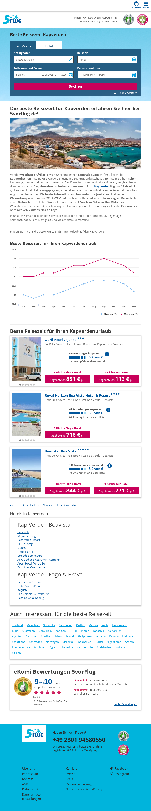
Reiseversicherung (79, 784)
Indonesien (84, 642)
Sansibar (31, 636)
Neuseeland (119, 625)
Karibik (80, 625)
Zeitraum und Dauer (28, 68)
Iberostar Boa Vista (61, 451)
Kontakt (27, 779)
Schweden (35, 642)
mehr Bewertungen (125, 704)
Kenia (104, 625)
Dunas (21, 547)
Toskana (120, 647)
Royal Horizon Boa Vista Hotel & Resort (77, 395)
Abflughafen (22, 53)
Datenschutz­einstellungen (31, 796)
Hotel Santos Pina (28, 586)
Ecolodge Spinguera (29, 555)
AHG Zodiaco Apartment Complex (38, 559)
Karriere (71, 768)
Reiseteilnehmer (88, 68)
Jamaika (101, 636)
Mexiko (93, 625)
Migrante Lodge (27, 536)
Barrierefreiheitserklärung (80, 789)
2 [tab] (23, 385)
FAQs (69, 779)
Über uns (28, 768)
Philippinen (85, 636)
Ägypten (17, 636)
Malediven (33, 625)
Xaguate (22, 590)
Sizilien (16, 653)
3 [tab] (25, 385)
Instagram (122, 774)
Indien (85, 631)
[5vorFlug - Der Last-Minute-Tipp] (12, 19)
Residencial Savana (29, 582)
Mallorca (127, 636)
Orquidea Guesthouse (31, 567)
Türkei (99, 642)
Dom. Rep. (45, 631)
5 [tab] (31, 385)
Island (70, 636)
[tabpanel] (26, 359)
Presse (70, 774)
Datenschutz (31, 789)
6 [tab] (34, 385)
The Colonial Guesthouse (33, 594)
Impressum (30, 774)
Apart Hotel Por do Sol (31, 563)
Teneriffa (67, 647)
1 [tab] (20, 385)
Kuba (15, 631)
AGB (25, 784)
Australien (28, 631)
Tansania (98, 631)
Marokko (68, 642)
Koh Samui (62, 631)
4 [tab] (28, 385)
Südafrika (49, 625)
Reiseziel (83, 53)
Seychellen (65, 625)
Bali (75, 631)
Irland (59, 636)
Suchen (75, 86)
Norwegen (52, 642)
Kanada (114, 636)
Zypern (53, 647)
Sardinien (39, 647)
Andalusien (104, 647)
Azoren (129, 642)
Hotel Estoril (25, 552)
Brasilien (46, 636)
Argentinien (114, 642)
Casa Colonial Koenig (30, 598)
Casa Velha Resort (28, 540)
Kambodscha (85, 647)
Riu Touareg (25, 544)
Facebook (121, 768)
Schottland (18, 642)
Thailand (17, 625)
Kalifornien (115, 631)
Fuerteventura (21, 647)
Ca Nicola (23, 532)
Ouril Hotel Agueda (61, 339)
